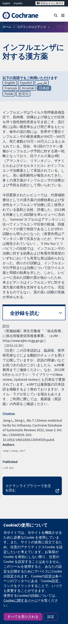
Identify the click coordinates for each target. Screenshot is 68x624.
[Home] (20, 15)
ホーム (7, 27)
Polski (9, 94)
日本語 (44, 88)
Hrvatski (28, 88)
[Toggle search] (55, 15)
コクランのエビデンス (31, 27)
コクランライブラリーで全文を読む (28, 488)
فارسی (42, 83)
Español (18, 3)
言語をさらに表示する (52, 3)
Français (11, 88)
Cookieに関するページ (20, 600)
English (6, 3)
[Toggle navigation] (63, 15)
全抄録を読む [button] (25, 313)
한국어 (23, 94)
